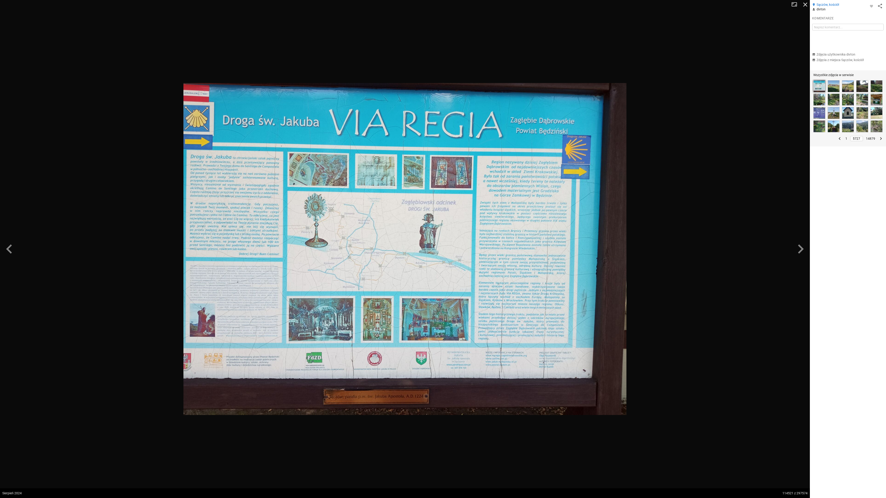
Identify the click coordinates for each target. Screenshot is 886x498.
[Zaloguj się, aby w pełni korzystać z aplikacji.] (871, 6)
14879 (870, 138)
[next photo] (800, 249)
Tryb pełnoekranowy (796, 4)
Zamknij (805, 4)
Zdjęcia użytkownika (836, 54)
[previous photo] (9, 249)
